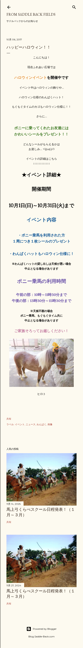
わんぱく (41, 424)
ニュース (30, 424)
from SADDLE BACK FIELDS (30, 14)
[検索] (74, 6)
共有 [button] (8, 418)
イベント (20, 424)
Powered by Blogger (45, 628)
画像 (50, 424)
